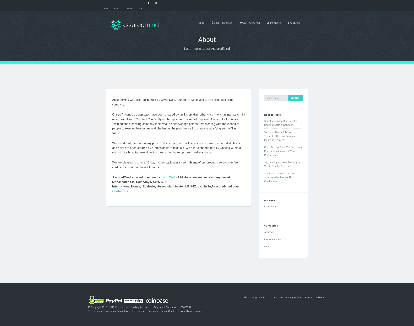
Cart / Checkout (251, 22)
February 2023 (272, 206)
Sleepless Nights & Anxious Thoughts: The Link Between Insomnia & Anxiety (279, 136)
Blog (140, 8)
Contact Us (120, 191)
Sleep (267, 246)
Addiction (269, 232)
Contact (128, 8)
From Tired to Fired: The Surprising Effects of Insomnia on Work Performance (283, 151)
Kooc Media (169, 177)
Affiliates (294, 22)
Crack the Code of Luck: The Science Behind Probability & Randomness (279, 177)
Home (105, 8)
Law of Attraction (273, 239)
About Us (264, 297)
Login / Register (222, 22)
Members (275, 22)
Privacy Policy (293, 297)
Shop (116, 8)
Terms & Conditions (313, 297)
